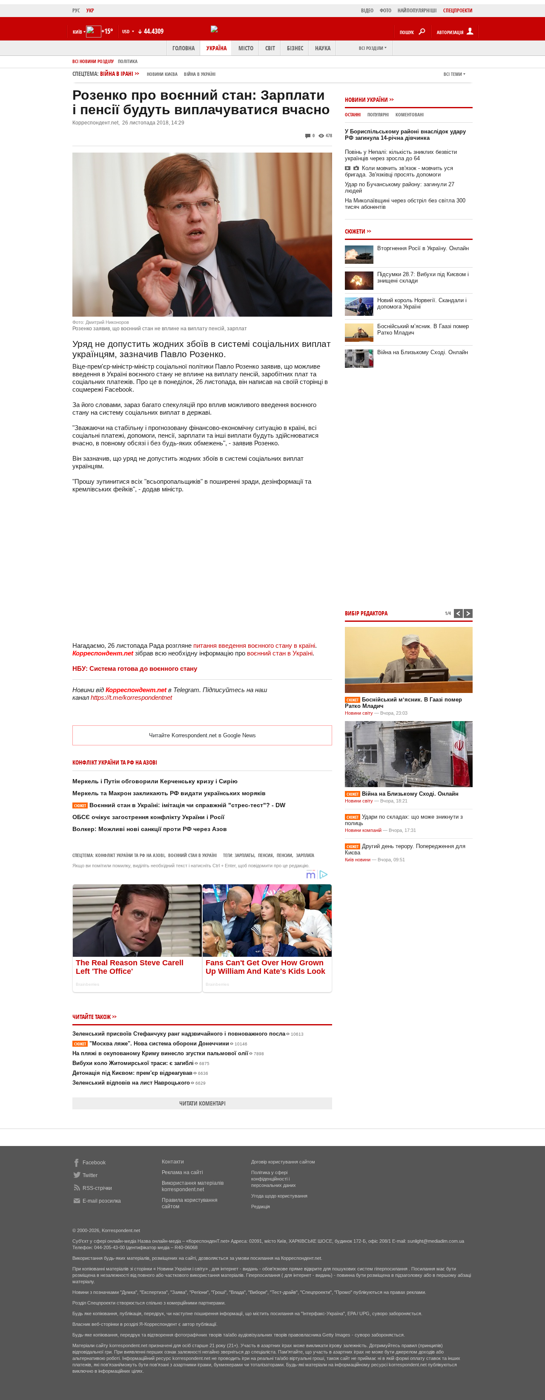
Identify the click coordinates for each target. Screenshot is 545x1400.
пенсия (265, 855)
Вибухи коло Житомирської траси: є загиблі (140, 1063)
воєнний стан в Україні (280, 653)
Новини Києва (162, 74)
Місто (245, 48)
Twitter (90, 1175)
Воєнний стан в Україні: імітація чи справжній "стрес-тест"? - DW (179, 805)
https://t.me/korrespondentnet (131, 697)
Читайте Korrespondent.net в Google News (202, 735)
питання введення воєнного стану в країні (254, 645)
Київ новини (357, 859)
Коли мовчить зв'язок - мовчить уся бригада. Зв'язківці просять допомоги (399, 171)
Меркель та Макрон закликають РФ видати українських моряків (169, 793)
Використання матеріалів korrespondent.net (193, 1186)
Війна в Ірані (157, 73)
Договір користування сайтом (283, 1161)
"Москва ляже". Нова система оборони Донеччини (160, 1043)
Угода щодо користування (279, 1195)
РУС (76, 10)
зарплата (305, 855)
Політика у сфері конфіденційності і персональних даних (273, 1179)
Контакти (173, 1162)
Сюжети (355, 231)
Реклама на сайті (182, 1172)
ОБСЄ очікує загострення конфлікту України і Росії (148, 817)
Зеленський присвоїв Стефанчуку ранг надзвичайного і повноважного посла (188, 1034)
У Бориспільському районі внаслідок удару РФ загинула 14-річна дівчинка (405, 134)
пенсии (284, 855)
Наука (322, 48)
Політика (128, 61)
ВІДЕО (367, 10)
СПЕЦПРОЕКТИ (458, 10)
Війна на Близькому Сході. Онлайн (422, 352)
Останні (353, 114)
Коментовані (410, 114)
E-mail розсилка (102, 1201)
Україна (217, 48)
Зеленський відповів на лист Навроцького (139, 1083)
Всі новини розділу (93, 61)
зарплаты (244, 855)
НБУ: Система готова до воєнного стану (134, 668)
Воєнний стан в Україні (192, 855)
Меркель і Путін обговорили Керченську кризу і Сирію (155, 781)
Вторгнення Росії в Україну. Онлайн (423, 248)
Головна (183, 48)
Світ (270, 48)
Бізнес (295, 48)
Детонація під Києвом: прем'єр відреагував (140, 1073)
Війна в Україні (199, 74)
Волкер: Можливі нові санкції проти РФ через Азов (149, 829)
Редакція (260, 1206)
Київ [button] (77, 32)
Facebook (94, 1163)
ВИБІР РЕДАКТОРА (366, 613)
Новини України (366, 99)
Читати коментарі (202, 1103)
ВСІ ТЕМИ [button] (453, 74)
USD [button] (126, 31)
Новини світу (359, 713)
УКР (90, 10)
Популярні (378, 114)
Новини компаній (363, 830)
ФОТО (385, 10)
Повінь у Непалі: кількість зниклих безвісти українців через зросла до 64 (401, 155)
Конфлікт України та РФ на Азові (129, 855)
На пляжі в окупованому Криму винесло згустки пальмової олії (168, 1053)
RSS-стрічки (97, 1188)
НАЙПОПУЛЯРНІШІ (417, 10)
